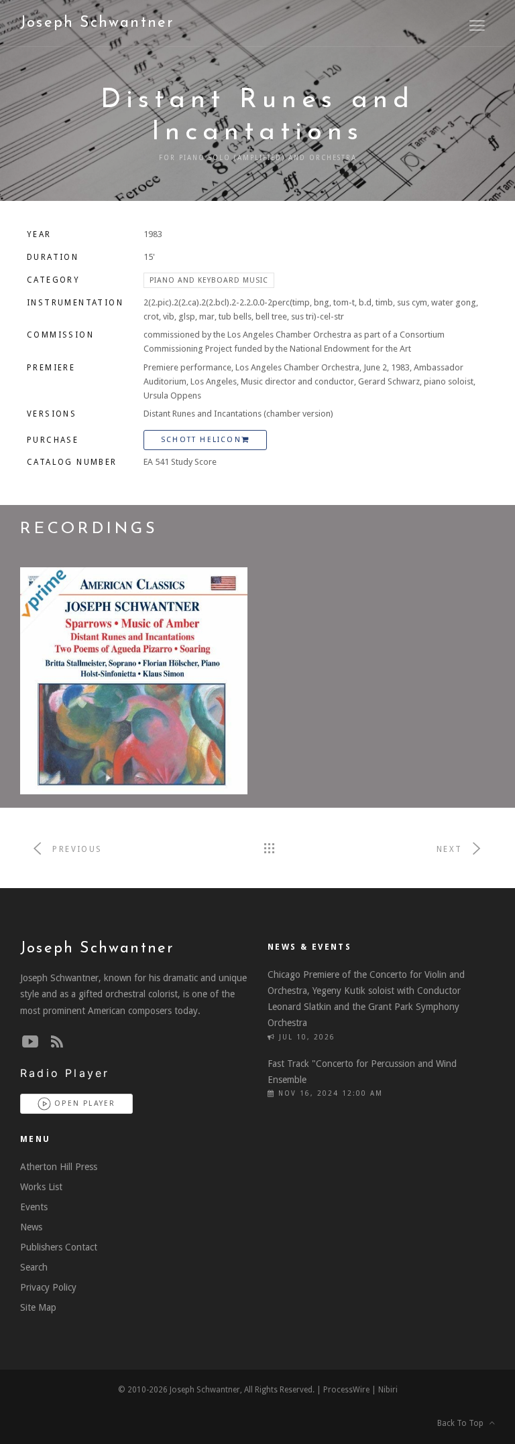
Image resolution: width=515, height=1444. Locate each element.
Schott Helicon (201, 439)
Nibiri (388, 1389)
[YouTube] (30, 1042)
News (31, 1227)
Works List (41, 1186)
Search (34, 1267)
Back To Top (463, 1423)
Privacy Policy (48, 1287)
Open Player (83, 1103)
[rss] (57, 1042)
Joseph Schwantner (97, 23)
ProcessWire (346, 1389)
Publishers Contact (58, 1247)
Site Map (38, 1307)
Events (34, 1207)
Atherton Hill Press (58, 1166)
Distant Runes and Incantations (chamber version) (238, 414)
